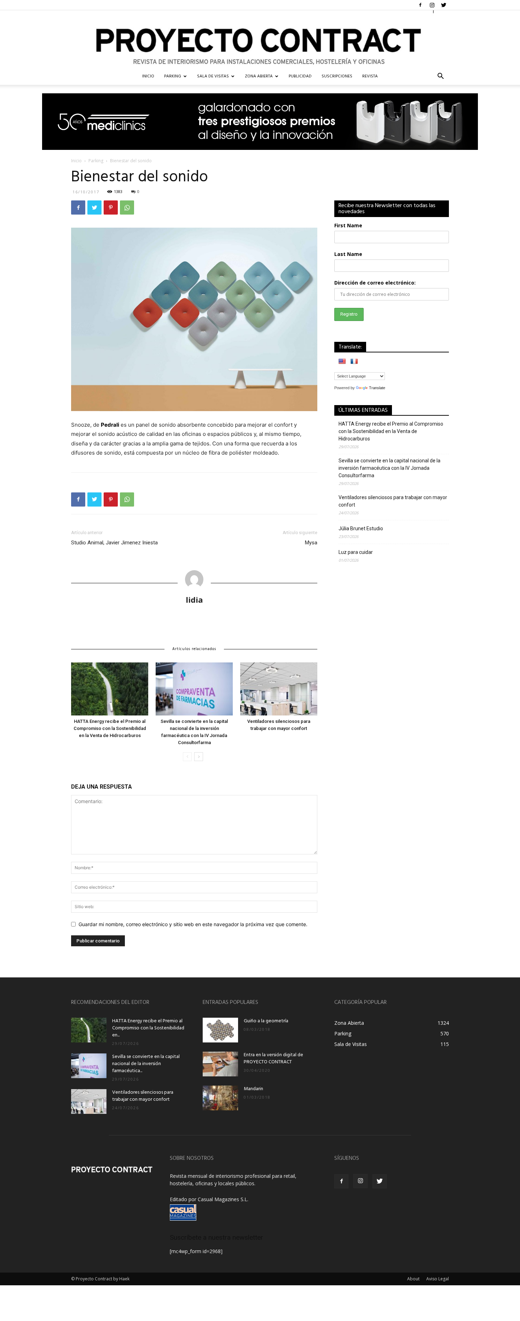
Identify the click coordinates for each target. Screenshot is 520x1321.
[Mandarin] (220, 1098)
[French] (354, 361)
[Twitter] (443, 5)
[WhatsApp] (127, 207)
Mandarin (253, 1089)
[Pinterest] (111, 207)
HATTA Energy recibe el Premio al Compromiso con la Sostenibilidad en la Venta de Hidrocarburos (110, 728)
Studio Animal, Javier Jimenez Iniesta (114, 542)
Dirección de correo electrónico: (375, 282)
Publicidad (300, 76)
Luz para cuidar (356, 552)
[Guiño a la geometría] (220, 1030)
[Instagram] (432, 5)
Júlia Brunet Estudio (361, 528)
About (413, 1279)
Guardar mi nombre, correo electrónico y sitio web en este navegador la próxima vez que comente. (193, 924)
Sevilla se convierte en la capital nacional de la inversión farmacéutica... (146, 1064)
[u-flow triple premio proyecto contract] (260, 121)
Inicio (76, 161)
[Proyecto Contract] (260, 39)
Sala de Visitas (213, 76)
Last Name (348, 254)
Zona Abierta (259, 76)
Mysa (311, 542)
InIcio (148, 76)
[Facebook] (420, 5)
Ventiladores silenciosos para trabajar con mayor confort (393, 501)
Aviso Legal (437, 1279)
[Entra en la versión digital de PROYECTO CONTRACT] (220, 1064)
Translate (377, 388)
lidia (194, 599)
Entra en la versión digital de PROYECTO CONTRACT (273, 1058)
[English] (342, 361)
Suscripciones (337, 76)
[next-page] (198, 756)
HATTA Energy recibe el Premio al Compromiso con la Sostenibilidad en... (148, 1028)
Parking (172, 76)
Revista (370, 76)
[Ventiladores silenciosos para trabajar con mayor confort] (278, 688)
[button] (440, 77)
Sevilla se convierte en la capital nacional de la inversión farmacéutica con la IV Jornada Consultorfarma (389, 468)
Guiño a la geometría (266, 1021)
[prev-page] (187, 756)
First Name (348, 225)
